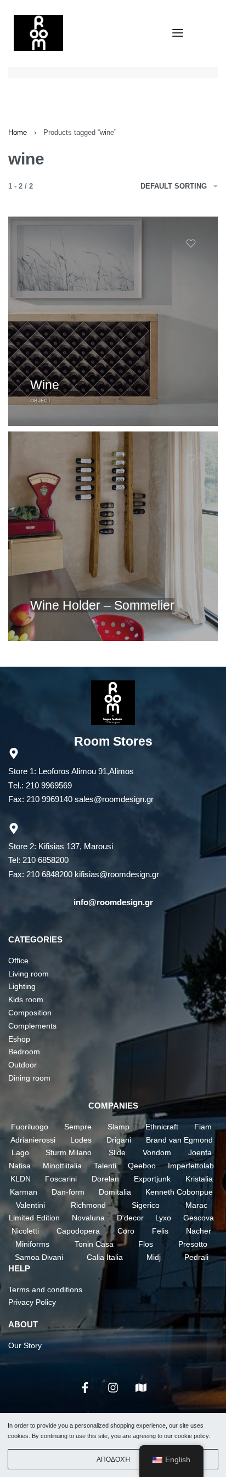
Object (40, 401)
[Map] (141, 1387)
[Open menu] (178, 33)
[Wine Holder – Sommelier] (113, 536)
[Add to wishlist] (191, 243)
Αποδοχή (113, 1459)
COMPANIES (113, 1105)
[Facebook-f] (85, 1387)
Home (17, 132)
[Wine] (113, 321)
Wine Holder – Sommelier (102, 605)
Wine (44, 385)
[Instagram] (113, 1387)
